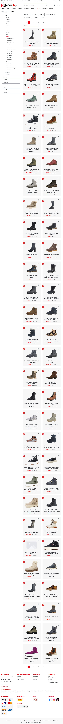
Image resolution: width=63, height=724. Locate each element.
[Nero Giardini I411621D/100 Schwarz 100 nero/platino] (51, 460)
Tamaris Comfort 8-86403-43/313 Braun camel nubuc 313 (31, 319)
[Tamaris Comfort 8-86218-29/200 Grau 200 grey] (32, 183)
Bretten (18, 691)
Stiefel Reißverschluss (11, 49)
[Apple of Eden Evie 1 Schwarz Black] (51, 354)
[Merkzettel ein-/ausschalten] (38, 30)
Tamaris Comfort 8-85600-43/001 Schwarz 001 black (51, 212)
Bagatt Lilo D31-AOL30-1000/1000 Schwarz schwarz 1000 (51, 510)
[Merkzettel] (54, 5)
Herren (5, 77)
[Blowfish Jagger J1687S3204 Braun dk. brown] (51, 183)
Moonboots (9, 46)
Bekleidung (7, 72)
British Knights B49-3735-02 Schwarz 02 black (31, 468)
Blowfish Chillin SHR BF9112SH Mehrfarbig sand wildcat (51, 340)
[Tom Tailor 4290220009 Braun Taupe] (32, 375)
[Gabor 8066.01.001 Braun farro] (51, 98)
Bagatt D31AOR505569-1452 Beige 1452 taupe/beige (31, 212)
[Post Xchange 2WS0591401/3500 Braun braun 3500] (51, 375)
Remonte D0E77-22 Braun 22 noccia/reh (51, 127)
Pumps (7, 17)
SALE (5, 87)
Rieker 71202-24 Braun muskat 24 (51, 404)
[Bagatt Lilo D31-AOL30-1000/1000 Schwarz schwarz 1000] (51, 502)
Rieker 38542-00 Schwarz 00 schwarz (51, 574)
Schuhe (6, 15)
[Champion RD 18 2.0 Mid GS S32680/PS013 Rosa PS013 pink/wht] (32, 439)
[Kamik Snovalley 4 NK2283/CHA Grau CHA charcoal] (32, 524)
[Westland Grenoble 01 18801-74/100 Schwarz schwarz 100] (51, 439)
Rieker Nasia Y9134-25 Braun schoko (51, 255)
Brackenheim (4, 691)
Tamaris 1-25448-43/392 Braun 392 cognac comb (51, 659)
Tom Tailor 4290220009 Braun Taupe (31, 383)
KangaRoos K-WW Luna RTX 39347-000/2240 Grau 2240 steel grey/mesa (51, 276)
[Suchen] (46, 5)
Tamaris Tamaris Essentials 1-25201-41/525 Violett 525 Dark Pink (32, 659)
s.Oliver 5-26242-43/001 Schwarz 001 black (51, 149)
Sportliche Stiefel (10, 38)
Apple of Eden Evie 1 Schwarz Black (51, 361)
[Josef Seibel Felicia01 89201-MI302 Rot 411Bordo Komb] (51, 162)
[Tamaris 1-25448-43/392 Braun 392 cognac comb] (51, 651)
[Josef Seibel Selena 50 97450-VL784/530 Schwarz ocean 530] (51, 311)
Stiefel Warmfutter (10, 42)
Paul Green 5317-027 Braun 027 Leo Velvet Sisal (51, 595)
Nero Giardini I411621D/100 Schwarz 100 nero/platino (51, 468)
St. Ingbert (29, 691)
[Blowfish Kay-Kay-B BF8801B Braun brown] (32, 56)
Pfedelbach (3, 693)
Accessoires (7, 74)
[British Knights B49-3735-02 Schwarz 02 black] (32, 460)
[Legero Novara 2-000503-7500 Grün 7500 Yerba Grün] (32, 162)
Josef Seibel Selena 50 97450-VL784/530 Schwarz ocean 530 (51, 319)
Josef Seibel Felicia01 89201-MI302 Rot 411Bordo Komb (51, 170)
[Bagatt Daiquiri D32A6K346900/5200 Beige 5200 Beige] (32, 502)
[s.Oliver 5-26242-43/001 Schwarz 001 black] (51, 141)
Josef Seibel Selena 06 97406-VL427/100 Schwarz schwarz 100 (31, 297)
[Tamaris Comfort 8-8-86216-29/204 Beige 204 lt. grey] (32, 141)
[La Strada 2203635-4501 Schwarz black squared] (32, 247)
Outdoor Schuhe (9, 63)
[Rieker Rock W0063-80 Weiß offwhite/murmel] (51, 524)
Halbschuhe (8, 21)
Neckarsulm (52, 691)
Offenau (58, 691)
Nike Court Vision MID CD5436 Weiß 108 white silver (31, 425)
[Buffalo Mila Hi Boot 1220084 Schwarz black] (32, 35)
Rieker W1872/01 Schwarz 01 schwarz (31, 234)
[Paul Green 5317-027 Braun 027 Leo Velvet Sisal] (51, 587)
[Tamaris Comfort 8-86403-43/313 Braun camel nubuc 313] (32, 311)
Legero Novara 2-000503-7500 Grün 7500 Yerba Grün (31, 170)
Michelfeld (47, 691)
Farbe (41, 14)
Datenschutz (35, 676)
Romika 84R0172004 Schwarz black (51, 85)
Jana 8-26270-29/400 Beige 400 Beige (31, 574)
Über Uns (19, 676)
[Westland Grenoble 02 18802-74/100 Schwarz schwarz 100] (32, 332)
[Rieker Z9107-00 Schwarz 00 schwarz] (32, 396)
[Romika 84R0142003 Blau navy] (32, 268)
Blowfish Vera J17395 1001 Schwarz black (31, 361)
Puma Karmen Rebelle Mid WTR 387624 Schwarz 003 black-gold (51, 489)
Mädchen (6, 82)
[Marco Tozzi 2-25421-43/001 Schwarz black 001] (51, 56)
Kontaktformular (4, 686)
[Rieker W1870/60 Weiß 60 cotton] (51, 417)
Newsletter (35, 679)
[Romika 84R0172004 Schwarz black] (51, 77)
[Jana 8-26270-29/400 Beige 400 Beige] (32, 566)
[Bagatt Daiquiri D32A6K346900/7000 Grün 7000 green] (32, 481)
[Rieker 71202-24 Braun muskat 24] (51, 396)
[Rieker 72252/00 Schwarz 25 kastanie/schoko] (51, 630)
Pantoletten (8, 30)
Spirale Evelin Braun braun (52, 616)
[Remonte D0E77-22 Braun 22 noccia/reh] (51, 120)
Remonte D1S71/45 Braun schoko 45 (51, 234)
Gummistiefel (9, 59)
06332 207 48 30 (5, 679)
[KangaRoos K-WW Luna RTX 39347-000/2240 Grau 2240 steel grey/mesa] (51, 268)
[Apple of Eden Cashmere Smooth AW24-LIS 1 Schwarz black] (32, 587)
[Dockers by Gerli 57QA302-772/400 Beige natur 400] (51, 35)
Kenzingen (35, 691)
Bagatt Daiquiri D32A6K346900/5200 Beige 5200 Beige (31, 510)
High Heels (8, 19)
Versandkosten (28, 720)
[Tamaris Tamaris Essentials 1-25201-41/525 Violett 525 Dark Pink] (32, 651)
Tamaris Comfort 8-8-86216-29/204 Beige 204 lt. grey (31, 149)
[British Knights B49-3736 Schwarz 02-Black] (32, 120)
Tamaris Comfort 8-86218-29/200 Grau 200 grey (31, 191)
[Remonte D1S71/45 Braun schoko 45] (51, 226)
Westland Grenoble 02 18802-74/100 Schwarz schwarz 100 (31, 340)
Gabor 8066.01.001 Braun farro (51, 106)
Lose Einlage (35, 17)
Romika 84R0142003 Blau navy (32, 276)
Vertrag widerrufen (52, 677)
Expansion (19, 677)
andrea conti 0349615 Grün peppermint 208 (31, 106)
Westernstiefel (10, 57)
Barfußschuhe (8, 70)
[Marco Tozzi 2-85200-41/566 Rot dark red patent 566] (32, 77)
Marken (5, 92)
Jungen (5, 79)
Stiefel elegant (10, 51)
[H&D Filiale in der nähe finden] (57, 5)
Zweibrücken (16, 693)
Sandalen (8, 32)
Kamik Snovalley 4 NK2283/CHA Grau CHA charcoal (31, 531)
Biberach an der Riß (12, 691)
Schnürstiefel (9, 40)
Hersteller (26, 14)
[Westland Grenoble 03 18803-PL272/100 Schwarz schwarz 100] (51, 290)
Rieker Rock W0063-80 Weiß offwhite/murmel (51, 531)
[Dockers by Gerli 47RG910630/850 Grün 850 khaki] (32, 630)
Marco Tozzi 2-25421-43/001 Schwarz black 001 (51, 64)
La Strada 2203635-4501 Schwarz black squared (31, 255)
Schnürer (7, 25)
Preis (43, 17)
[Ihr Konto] (60, 5)
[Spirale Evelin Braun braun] (51, 609)
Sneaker (7, 23)
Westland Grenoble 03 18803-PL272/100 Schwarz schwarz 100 (51, 297)
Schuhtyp (34, 14)
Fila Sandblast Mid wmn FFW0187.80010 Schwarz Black (51, 553)
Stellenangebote (20, 679)
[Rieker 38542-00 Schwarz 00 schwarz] (51, 566)
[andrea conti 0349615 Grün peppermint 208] (32, 98)
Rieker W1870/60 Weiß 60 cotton (52, 425)
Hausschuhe (8, 65)
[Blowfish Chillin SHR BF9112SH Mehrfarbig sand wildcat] (51, 332)
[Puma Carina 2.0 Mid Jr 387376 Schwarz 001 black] (32, 609)
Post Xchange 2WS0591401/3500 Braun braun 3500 (52, 383)
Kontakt (50, 679)
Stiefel (7, 36)
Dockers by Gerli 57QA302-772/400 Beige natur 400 (51, 42)
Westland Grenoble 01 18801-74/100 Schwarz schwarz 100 (51, 446)
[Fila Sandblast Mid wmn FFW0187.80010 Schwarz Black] (51, 545)
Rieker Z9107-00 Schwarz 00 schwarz (31, 404)
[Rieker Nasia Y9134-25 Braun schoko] (51, 247)
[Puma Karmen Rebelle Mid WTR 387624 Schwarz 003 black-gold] (51, 481)
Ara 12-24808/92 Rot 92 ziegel (31, 553)
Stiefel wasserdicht (10, 44)
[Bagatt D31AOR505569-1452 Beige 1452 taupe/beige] (32, 205)
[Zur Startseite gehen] (9, 5)
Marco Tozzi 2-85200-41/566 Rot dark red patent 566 (32, 85)
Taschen (6, 84)
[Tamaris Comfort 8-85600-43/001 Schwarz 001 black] (51, 205)
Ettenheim (24, 691)
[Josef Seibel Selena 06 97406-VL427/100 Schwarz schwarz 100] (32, 290)
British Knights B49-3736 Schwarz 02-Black (32, 127)
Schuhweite (26, 17)
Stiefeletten (8, 34)
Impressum (35, 677)
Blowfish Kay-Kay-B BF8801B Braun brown (31, 64)
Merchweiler (40, 691)
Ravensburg (9, 693)
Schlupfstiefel (9, 53)
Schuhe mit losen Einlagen (11, 68)
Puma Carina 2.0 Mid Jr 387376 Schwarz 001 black (31, 616)
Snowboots (9, 55)
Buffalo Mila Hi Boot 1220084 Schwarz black (31, 42)
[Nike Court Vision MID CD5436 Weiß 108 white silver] (32, 417)
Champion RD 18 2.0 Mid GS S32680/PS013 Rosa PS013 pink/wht (31, 446)
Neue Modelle (7, 89)
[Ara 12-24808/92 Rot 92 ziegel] (32, 545)
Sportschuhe (8, 61)
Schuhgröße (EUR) (50, 14)
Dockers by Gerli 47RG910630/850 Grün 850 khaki (31, 638)
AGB (49, 676)
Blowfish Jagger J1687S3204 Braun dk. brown (52, 191)
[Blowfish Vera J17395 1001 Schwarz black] (32, 354)
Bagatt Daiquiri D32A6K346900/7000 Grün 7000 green (31, 489)
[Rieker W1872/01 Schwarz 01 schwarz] (32, 226)
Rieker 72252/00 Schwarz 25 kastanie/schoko (51, 638)
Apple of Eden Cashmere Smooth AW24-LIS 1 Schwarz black (31, 595)
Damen (5, 13)
